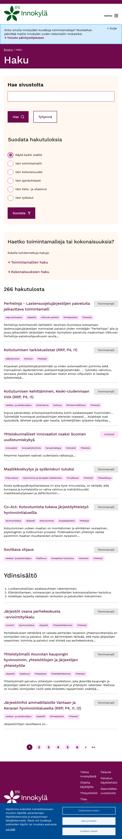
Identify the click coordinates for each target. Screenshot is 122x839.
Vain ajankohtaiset (28, 180)
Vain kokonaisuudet (28, 172)
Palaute (106, 772)
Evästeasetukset (88, 810)
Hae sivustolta (25, 85)
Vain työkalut (24, 197)
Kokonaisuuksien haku (30, 272)
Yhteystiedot (89, 793)
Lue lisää (10, 829)
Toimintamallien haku (29, 262)
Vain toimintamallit (28, 163)
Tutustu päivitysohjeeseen (25, 37)
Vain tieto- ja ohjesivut (31, 189)
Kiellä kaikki (88, 821)
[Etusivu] (25, 14)
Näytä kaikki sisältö (28, 155)
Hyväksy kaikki (89, 831)
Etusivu (8, 49)
